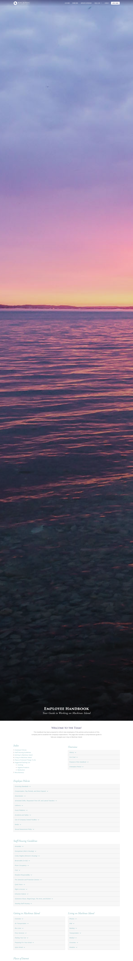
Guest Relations (20, 810)
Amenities (18, 846)
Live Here (67, 3)
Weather (72, 947)
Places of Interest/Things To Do (25, 760)
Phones (72, 919)
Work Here (75, 3)
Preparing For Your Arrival (23, 942)
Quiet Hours (19, 884)
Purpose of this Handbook (78, 762)
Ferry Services (20, 933)
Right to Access (20, 889)
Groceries (72, 942)
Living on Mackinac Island (23, 757)
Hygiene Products (23, 767)
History (71, 752)
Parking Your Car (20, 938)
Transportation (74, 933)
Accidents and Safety (22, 815)
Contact (107, 3)
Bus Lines (18, 928)
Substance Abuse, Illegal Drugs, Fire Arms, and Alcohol (33, 899)
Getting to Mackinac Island (23, 755)
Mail (70, 923)
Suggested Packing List (22, 762)
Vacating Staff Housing (22, 903)
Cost (16, 870)
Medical (72, 938)
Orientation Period (75, 767)
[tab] (94, 752)
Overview (18, 919)
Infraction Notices (21, 894)
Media (17, 824)
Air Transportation (21, 923)
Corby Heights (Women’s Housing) (26, 856)
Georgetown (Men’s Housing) (24, 851)
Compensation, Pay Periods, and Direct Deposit (30, 791)
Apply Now (115, 3)
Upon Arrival (19, 947)
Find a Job (97, 3)
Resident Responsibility (22, 875)
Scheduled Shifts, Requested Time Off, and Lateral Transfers (35, 801)
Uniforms (18, 805)
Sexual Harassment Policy (23, 829)
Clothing (20, 765)
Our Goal (72, 757)
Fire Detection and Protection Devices (27, 880)
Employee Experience (86, 3)
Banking (72, 928)
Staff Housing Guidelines (23, 752)
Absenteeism (19, 796)
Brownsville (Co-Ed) (21, 860)
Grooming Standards (22, 786)
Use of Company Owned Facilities (26, 820)
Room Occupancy (21, 865)
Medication (21, 770)
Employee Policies (21, 750)
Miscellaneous (19, 772)
